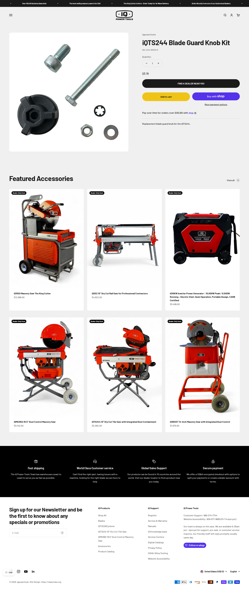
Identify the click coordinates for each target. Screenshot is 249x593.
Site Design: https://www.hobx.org (45, 582)
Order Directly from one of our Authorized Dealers (187, 3)
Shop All (102, 515)
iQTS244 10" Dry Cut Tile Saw (112, 531)
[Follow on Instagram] (18, 571)
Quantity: (147, 56)
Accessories (104, 546)
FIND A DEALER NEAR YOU (191, 83)
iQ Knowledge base (157, 531)
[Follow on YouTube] (26, 571)
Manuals (152, 526)
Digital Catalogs (156, 542)
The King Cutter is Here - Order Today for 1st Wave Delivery (122, 3)
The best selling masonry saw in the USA (61, 3)
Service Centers (156, 536)
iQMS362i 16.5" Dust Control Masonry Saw (35, 421)
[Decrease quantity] (146, 63)
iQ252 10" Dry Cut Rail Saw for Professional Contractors (120, 293)
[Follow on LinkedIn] (33, 571)
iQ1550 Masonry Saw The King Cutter (32, 293)
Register (152, 515)
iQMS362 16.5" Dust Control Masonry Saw (116, 538)
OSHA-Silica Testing (158, 553)
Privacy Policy (155, 547)
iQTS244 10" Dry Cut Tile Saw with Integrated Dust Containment (124, 421)
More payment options (216, 104)
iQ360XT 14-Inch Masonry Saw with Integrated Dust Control (200, 421)
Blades (101, 520)
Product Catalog (106, 551)
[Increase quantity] (158, 63)
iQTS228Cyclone (106, 526)
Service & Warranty (157, 520)
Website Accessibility (159, 558)
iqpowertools (149, 34)
